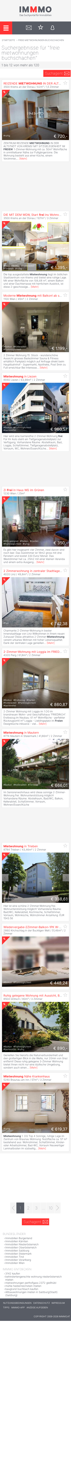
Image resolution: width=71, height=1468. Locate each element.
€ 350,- (61, 542)
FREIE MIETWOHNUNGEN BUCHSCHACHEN (41, 40)
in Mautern (21, 732)
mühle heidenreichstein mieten (23, 1285)
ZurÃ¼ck (5, 408)
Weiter (66, 408)
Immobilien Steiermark (18, 1253)
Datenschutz (41, 1303)
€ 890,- (60, 1048)
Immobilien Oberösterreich (21, 1247)
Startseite (8, 40)
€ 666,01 (59, 785)
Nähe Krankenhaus (26, 1076)
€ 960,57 (59, 429)
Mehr (23, 158)
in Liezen (19, 376)
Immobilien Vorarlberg (18, 1259)
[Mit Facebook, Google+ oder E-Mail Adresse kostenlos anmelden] (52, 27)
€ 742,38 (59, 623)
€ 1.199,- (60, 348)
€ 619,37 (59, 1129)
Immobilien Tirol (14, 1256)
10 (51, 1208)
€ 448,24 (59, 983)
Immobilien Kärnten (16, 1241)
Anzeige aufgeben (37, 1307)
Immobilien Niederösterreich (22, 1244)
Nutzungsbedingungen (17, 1303)
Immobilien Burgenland (18, 1238)
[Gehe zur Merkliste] (41, 27)
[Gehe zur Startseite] (35, 16)
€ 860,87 (59, 704)
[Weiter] (58, 1208)
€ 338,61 (59, 899)
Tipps (6, 1307)
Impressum (58, 1303)
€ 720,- (61, 136)
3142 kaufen (12, 1273)
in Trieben (20, 846)
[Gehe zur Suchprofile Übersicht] (29, 27)
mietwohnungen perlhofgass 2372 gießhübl (30, 1282)
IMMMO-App (18, 1307)
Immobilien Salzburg (17, 1250)
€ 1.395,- (59, 267)
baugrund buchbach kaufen (21, 1288)
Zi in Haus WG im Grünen (23, 490)
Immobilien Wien (15, 1262)
